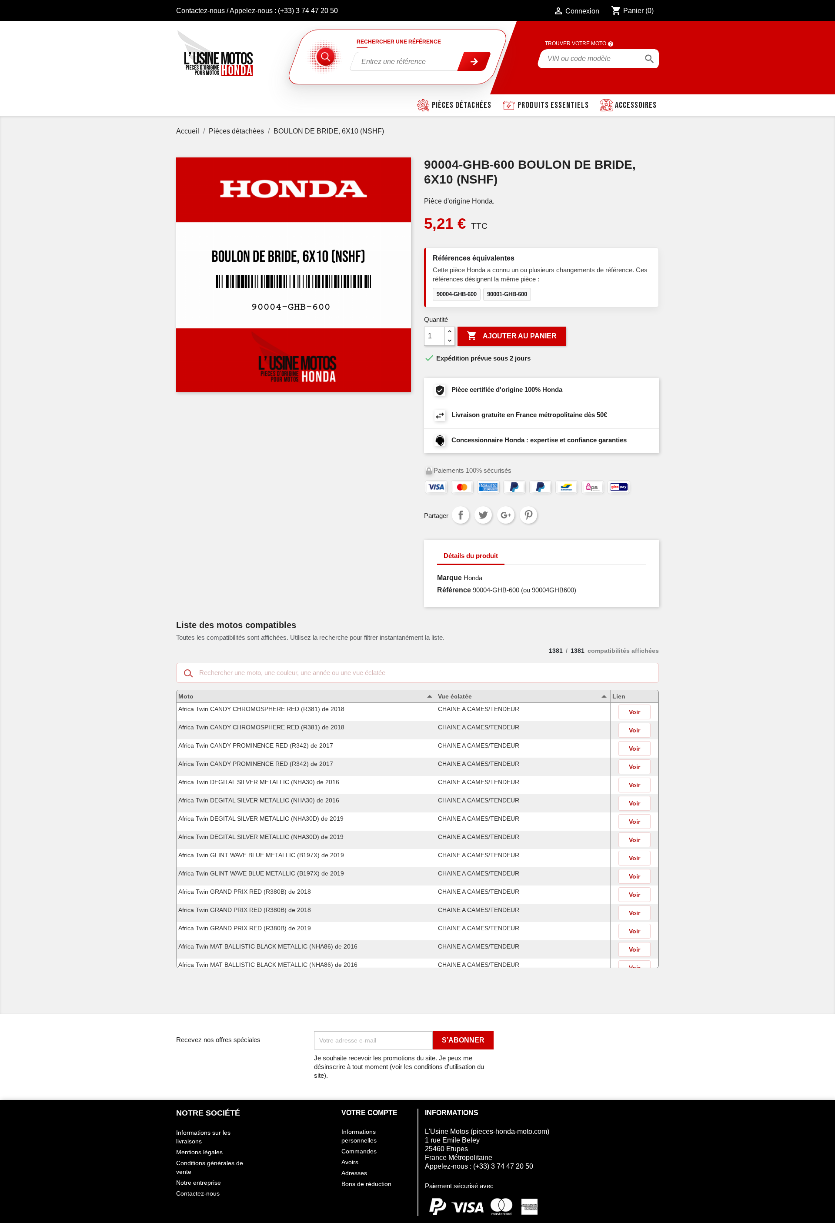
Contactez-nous (200, 10)
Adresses (354, 1173)
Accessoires (636, 105)
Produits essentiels (553, 105)
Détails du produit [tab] (471, 555)
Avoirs (349, 1162)
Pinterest (528, 515)
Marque (449, 577)
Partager (460, 515)
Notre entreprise (198, 1182)
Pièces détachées (461, 105)
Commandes (359, 1151)
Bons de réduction (366, 1183)
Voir (634, 711)
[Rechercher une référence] (474, 61)
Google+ (505, 515)
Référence (454, 590)
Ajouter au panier (512, 336)
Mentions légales (199, 1152)
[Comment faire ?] (611, 43)
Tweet (483, 515)
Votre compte (369, 1112)
